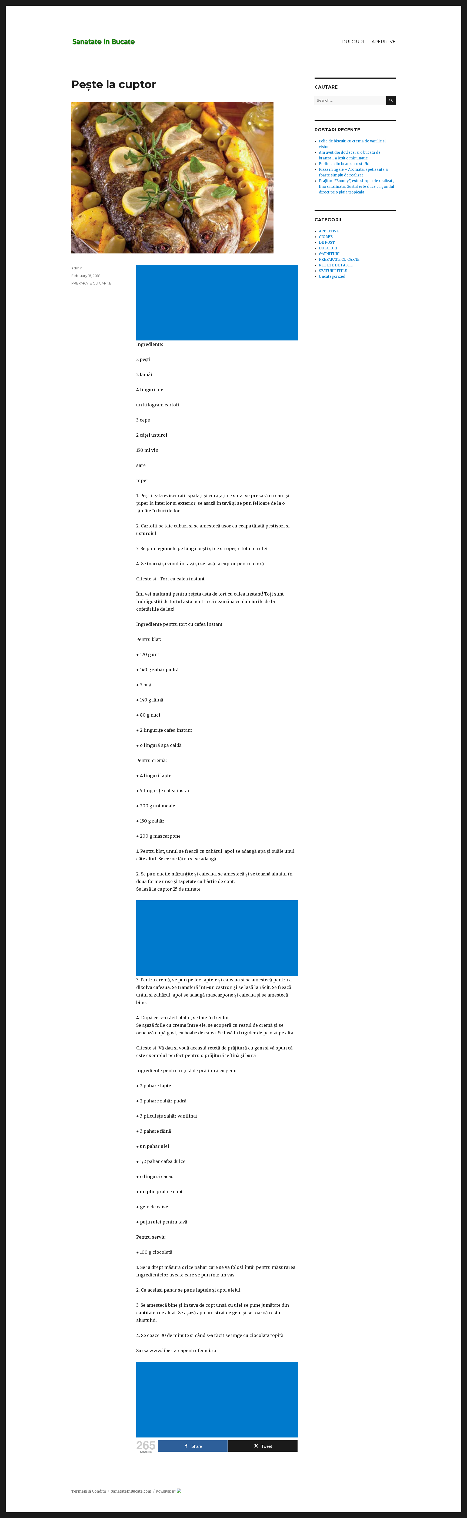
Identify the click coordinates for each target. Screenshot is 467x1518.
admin (76, 268)
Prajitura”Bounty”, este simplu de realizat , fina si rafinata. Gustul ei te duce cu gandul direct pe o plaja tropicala (356, 187)
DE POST (327, 242)
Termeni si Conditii (88, 1491)
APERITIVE (384, 41)
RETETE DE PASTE (336, 265)
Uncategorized (332, 276)
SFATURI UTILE (333, 271)
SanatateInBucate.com (131, 1491)
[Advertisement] (218, 303)
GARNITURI (329, 254)
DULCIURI (353, 41)
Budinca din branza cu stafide (345, 164)
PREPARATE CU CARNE (91, 283)
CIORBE (326, 237)
